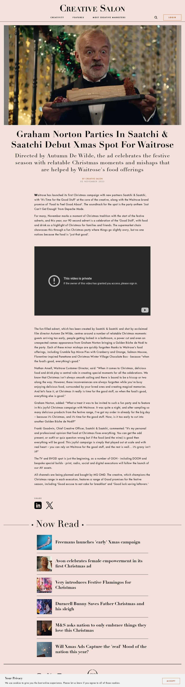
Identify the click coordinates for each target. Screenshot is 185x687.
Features (78, 17)
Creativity (57, 17)
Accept (171, 681)
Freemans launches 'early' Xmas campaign (97, 542)
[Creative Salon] (92, 8)
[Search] (156, 17)
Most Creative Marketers (109, 17)
